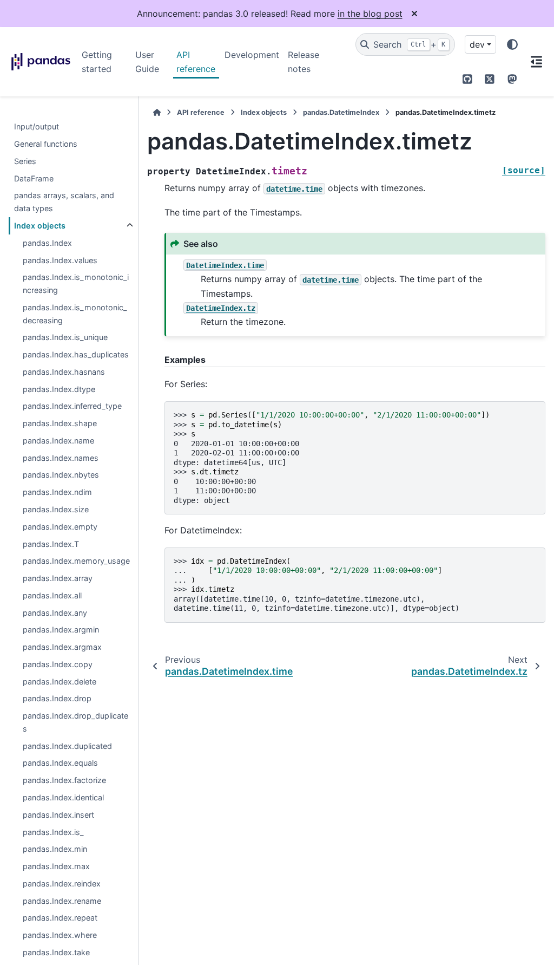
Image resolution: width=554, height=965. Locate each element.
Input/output (36, 126)
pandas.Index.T (51, 544)
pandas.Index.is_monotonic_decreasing (75, 314)
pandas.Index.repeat (60, 917)
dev (477, 44)
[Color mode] (512, 44)
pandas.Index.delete (59, 681)
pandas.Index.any (55, 612)
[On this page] (536, 62)
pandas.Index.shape (60, 423)
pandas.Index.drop (57, 698)
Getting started (97, 61)
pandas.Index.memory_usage (76, 560)
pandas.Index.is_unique (65, 337)
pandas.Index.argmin (61, 629)
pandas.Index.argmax (62, 646)
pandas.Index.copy (58, 664)
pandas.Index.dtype (59, 389)
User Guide (147, 61)
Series (25, 161)
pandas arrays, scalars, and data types (64, 202)
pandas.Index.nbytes (61, 474)
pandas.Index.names (60, 457)
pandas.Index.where (60, 935)
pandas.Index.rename (62, 900)
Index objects (39, 225)
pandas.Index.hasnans (64, 371)
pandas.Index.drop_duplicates (75, 722)
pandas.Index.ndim (57, 492)
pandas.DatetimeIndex (341, 112)
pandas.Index (47, 242)
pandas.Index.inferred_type (72, 405)
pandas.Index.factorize (64, 780)
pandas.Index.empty (60, 526)
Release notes (303, 61)
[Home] (157, 112)
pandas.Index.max (56, 866)
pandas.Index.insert (58, 814)
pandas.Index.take (56, 952)
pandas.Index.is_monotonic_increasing (76, 283)
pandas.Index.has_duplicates (76, 354)
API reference (195, 61)
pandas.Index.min (55, 848)
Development (252, 54)
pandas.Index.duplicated (67, 746)
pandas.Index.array (58, 578)
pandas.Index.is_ (53, 832)
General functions (45, 143)
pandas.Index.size (56, 509)
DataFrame (34, 178)
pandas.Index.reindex (62, 883)
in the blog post (370, 13)
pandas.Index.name (58, 440)
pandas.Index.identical (63, 797)
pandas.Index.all (52, 595)
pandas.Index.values (60, 260)
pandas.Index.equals (60, 762)
